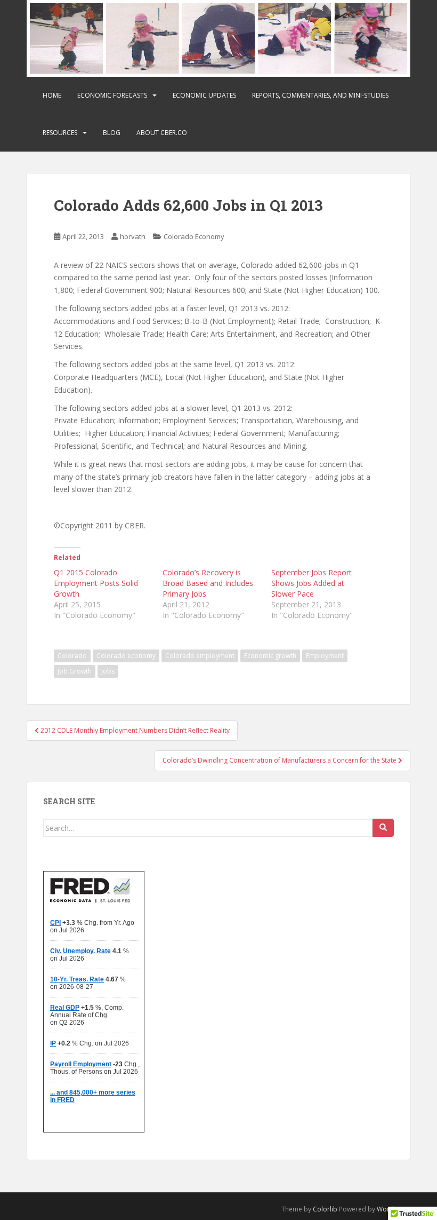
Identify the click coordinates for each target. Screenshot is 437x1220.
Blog (111, 132)
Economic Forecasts (112, 95)
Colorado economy (126, 655)
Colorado (72, 655)
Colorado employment (199, 655)
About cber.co (161, 132)
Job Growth (75, 671)
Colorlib (325, 1209)
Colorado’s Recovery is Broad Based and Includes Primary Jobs (208, 583)
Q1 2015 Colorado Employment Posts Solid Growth (96, 583)
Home (52, 95)
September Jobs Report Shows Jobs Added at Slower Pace (311, 583)
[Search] (383, 828)
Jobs (108, 671)
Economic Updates (204, 95)
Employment (325, 655)
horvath (132, 236)
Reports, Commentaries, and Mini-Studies (320, 95)
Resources (60, 132)
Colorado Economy (194, 236)
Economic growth (270, 655)
